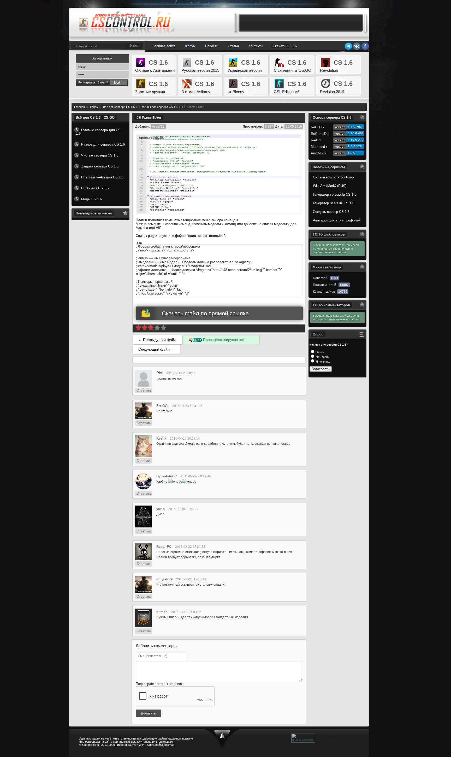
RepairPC (163, 547)
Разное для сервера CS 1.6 (103, 144)
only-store (164, 579)
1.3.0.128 (355, 146)
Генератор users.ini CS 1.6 (333, 203)
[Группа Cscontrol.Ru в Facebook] (365, 49)
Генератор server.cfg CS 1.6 (334, 194)
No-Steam (322, 356)
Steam (319, 352)
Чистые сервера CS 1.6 (99, 155)
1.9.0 (351, 153)
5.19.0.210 (356, 140)
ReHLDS (317, 127)
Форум (190, 46)
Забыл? (103, 82)
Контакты (255, 46)
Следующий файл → (156, 349)
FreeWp (162, 406)
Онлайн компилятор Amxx (333, 177)
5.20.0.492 (356, 133)
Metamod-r (319, 147)
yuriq (160, 509)
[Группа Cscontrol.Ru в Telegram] (348, 49)
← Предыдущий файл (157, 340)
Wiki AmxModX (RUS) (329, 186)
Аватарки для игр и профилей (336, 220)
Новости (211, 46)
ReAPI (316, 140)
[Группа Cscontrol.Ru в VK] (356, 49)
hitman (162, 612)
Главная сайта (164, 46)
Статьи (233, 46)
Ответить (144, 390)
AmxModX (319, 153)
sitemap (169, 744)
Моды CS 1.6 (91, 199)
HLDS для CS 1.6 (95, 188)
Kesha (161, 438)
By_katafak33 (166, 476)
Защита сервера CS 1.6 (99, 166)
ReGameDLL (320, 134)
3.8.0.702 (355, 127)
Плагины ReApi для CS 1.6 (102, 177)
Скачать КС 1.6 (285, 46)
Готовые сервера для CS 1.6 (98, 131)
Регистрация (86, 82)
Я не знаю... (323, 361)
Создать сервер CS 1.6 (331, 212)
